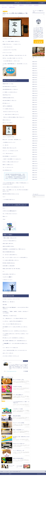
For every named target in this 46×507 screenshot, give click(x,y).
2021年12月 (36, 163)
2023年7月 (35, 122)
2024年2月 (35, 111)
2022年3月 (35, 156)
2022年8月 (35, 145)
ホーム (3, 5)
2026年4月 (35, 68)
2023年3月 (35, 131)
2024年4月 (35, 109)
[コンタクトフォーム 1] (27, 371)
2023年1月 (35, 134)
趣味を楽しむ (22, 5)
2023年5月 (35, 127)
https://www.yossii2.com (11, 371)
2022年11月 (35, 138)
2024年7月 (35, 102)
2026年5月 (35, 66)
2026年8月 (35, 61)
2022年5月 (35, 152)
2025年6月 (35, 77)
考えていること (4, 7)
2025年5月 (35, 79)
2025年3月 (35, 84)
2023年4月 (35, 129)
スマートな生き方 (29, 5)
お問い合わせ (15, 5)
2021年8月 (35, 172)
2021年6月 (35, 177)
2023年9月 (35, 118)
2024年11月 (35, 93)
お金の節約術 (36, 5)
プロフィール (8, 5)
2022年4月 (35, 154)
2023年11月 (35, 113)
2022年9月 (35, 143)
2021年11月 (35, 165)
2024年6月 (35, 104)
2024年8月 (35, 100)
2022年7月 (35, 147)
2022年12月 (36, 136)
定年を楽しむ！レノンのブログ (23, 2)
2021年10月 (36, 168)
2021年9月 (35, 170)
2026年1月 (35, 70)
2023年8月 (35, 120)
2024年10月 (36, 95)
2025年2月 (35, 86)
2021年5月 (35, 179)
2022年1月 (35, 161)
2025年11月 (35, 75)
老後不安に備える (12, 7)
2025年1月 (35, 88)
